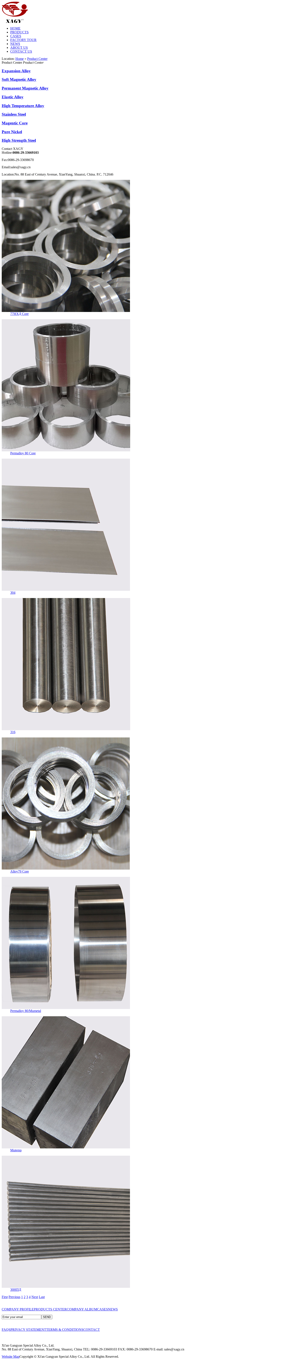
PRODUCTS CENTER (50, 1309)
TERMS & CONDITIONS (64, 1329)
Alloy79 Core (19, 871)
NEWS (15, 44)
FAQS (6, 1329)
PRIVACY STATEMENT (28, 1329)
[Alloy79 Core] (66, 868)
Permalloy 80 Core (23, 453)
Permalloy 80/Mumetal (25, 1011)
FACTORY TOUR (23, 40)
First (5, 1297)
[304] (66, 589)
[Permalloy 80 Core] (66, 450)
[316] (66, 729)
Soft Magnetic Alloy (19, 79)
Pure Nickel (12, 132)
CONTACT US (21, 51)
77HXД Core (19, 314)
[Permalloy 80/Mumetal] (66, 1008)
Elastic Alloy (13, 97)
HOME (15, 28)
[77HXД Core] (66, 311)
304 (12, 592)
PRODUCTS (19, 32)
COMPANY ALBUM (82, 1309)
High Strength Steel (19, 140)
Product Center (37, 59)
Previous (14, 1297)
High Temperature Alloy (23, 105)
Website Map (10, 1356)
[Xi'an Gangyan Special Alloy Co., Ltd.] (15, 22)
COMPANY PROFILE (18, 1309)
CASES (15, 36)
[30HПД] (66, 1286)
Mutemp (16, 1150)
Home (19, 59)
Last (42, 1297)
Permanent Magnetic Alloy (25, 88)
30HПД (15, 1289)
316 (12, 732)
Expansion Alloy (16, 71)
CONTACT (91, 1329)
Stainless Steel (14, 114)
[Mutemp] (66, 1147)
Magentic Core (15, 123)
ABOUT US (19, 47)
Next (34, 1297)
